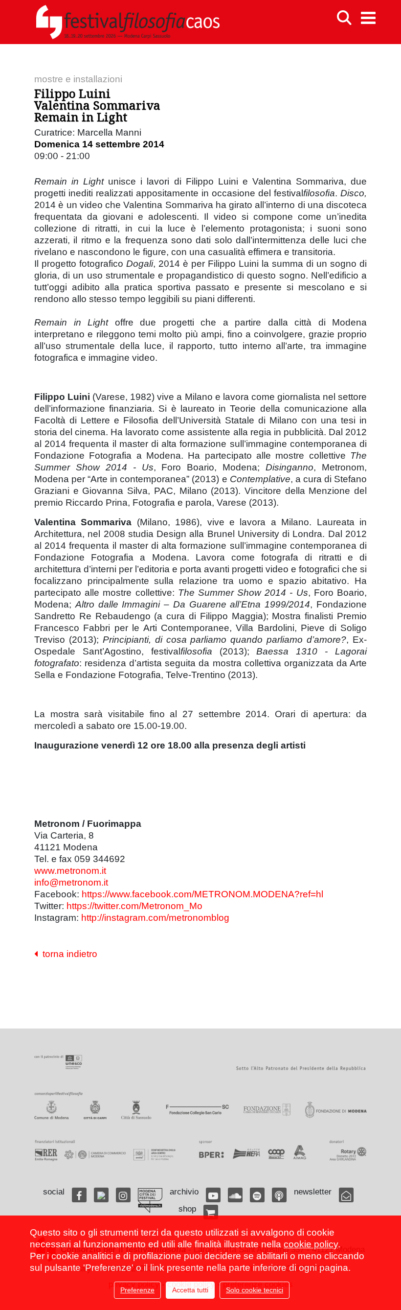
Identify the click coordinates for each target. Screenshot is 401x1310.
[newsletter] (346, 1195)
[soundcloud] (235, 1195)
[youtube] (213, 1195)
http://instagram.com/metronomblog (155, 917)
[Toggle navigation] (368, 17)
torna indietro (67, 954)
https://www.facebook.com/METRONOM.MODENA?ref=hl (202, 894)
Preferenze (137, 1290)
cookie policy (311, 1244)
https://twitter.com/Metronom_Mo (134, 906)
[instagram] (123, 1195)
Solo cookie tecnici (254, 1290)
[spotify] (257, 1195)
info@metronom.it (71, 882)
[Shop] (210, 1212)
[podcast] (279, 1195)
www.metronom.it (70, 871)
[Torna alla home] (128, 22)
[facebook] (79, 1195)
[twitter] (101, 1195)
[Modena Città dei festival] (150, 1200)
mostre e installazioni (78, 79)
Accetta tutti (190, 1290)
